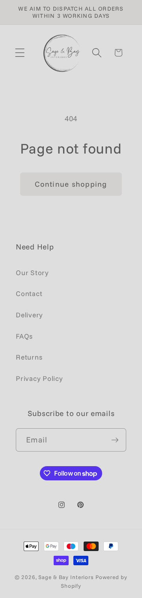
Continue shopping (71, 184)
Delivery (29, 314)
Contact (29, 293)
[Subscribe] (115, 439)
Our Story (32, 272)
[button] (20, 53)
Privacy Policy (39, 378)
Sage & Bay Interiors (66, 577)
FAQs (24, 336)
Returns (29, 356)
